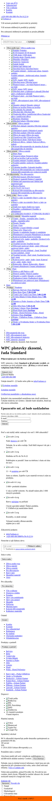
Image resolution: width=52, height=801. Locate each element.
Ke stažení (10, 633)
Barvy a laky (11, 195)
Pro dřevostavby (13, 174)
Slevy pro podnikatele (14, 597)
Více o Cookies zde (16, 768)
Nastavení (5, 783)
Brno (8, 654)
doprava (14, 441)
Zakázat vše (5, 781)
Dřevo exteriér (12, 151)
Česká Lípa (10, 656)
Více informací (38, 759)
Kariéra (9, 10)
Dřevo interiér (12, 124)
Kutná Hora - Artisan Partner (17, 681)
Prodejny (10, 288)
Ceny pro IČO (12, 3)
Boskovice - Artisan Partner (17, 678)
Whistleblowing (12, 638)
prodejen (15, 471)
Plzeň (8, 667)
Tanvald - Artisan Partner (16, 687)
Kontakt (9, 12)
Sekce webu (6, 559)
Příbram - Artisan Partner (16, 685)
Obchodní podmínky (14, 636)
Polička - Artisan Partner (15, 683)
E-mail (3, 418)
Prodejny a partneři (9, 647)
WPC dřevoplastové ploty (16, 335)
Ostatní (4, 620)
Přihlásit (34, 546)
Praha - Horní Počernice (15, 670)
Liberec (9, 665)
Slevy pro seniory (13, 600)
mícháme (15, 502)
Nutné (6, 786)
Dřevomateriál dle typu (15, 333)
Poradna (9, 595)
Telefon (4, 421)
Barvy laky (10, 573)
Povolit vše (15, 783)
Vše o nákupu (11, 8)
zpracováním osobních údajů (25, 549)
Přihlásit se (5, 36)
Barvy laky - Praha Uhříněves (18, 674)
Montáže (9, 602)
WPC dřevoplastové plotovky (18, 337)
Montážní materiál (13, 216)
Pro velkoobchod (13, 629)
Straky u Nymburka (14, 676)
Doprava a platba (13, 593)
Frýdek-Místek (12, 658)
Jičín (8, 663)
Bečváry (9, 651)
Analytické (8, 788)
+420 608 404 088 (14, 16)
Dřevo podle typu (13, 48)
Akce (8, 285)
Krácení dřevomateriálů (15, 609)
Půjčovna (10, 604)
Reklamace (10, 631)
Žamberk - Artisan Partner (16, 690)
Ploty (9, 269)
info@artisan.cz (40, 381)
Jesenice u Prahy (12, 660)
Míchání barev (12, 606)
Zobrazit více (7, 372)
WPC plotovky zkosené (15, 339)
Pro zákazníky (7, 586)
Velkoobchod (11, 5)
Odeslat (5, 424)
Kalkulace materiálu (14, 611)
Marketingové (9, 791)
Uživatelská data (10, 794)
